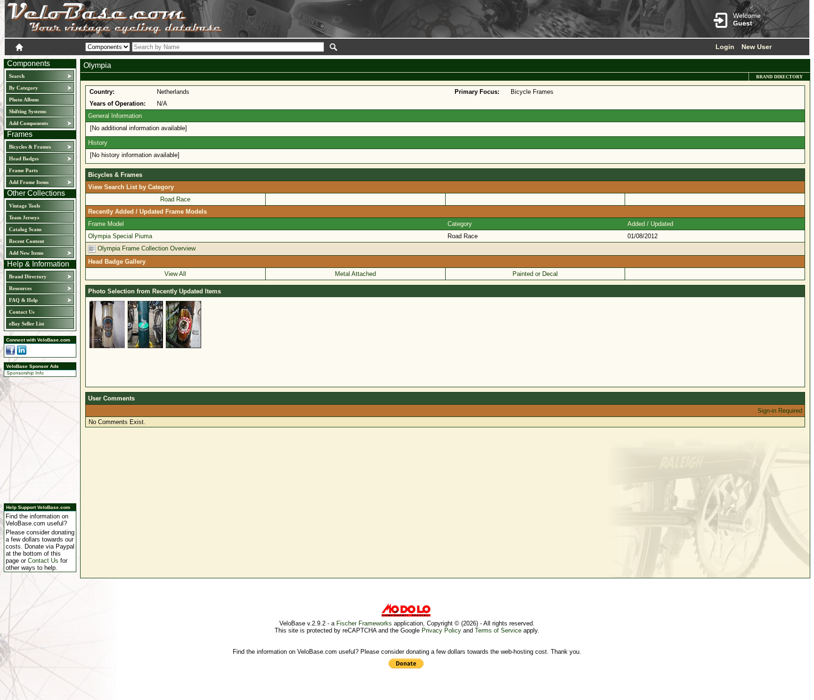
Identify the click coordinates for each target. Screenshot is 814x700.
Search (16, 76)
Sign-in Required (779, 410)
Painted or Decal (535, 273)
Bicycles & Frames (30, 147)
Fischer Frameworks (364, 623)
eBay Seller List (26, 323)
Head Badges (24, 158)
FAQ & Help (23, 300)
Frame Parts (23, 170)
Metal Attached (355, 273)
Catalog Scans (25, 229)
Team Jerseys (24, 217)
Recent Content (26, 241)
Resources (20, 288)
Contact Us (21, 312)
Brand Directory (28, 276)
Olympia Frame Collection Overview (145, 248)
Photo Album (24, 99)
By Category (23, 88)
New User (756, 46)
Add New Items (26, 253)
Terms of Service (498, 630)
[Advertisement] (37, 438)
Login (725, 46)
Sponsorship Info (25, 372)
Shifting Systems (27, 111)
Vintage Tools (24, 205)
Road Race (175, 199)
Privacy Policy (441, 630)
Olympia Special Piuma (120, 236)
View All (175, 273)
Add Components (28, 123)
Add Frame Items (29, 182)
